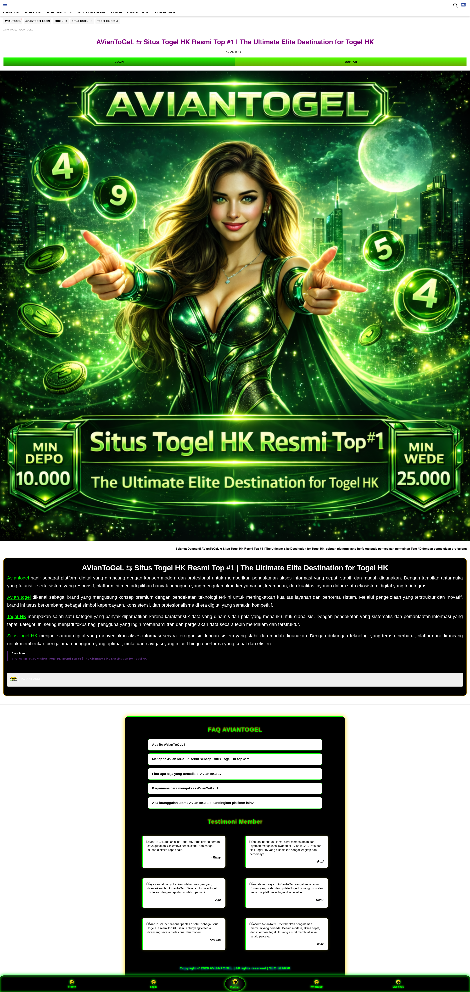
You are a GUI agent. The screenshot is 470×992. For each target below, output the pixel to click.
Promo (72, 986)
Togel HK (16, 616)
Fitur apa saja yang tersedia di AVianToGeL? (187, 774)
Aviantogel (18, 577)
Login (153, 986)
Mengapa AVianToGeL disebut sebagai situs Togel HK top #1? (200, 759)
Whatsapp (316, 986)
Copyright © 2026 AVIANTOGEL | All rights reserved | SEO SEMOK (235, 968)
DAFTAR (351, 62)
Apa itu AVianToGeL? (168, 744)
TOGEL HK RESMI (164, 12)
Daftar (235, 987)
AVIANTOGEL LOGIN (59, 12)
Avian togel (19, 597)
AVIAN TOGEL (33, 12)
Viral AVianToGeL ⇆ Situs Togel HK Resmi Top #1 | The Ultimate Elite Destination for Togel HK (79, 658)
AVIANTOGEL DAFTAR (91, 12)
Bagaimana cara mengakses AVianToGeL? (185, 788)
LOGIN (119, 62)
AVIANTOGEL (11, 12)
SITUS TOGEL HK (138, 12)
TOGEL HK (116, 12)
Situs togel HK (22, 635)
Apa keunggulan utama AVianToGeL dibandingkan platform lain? (203, 803)
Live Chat (398, 986)
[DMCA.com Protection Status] (13, 680)
